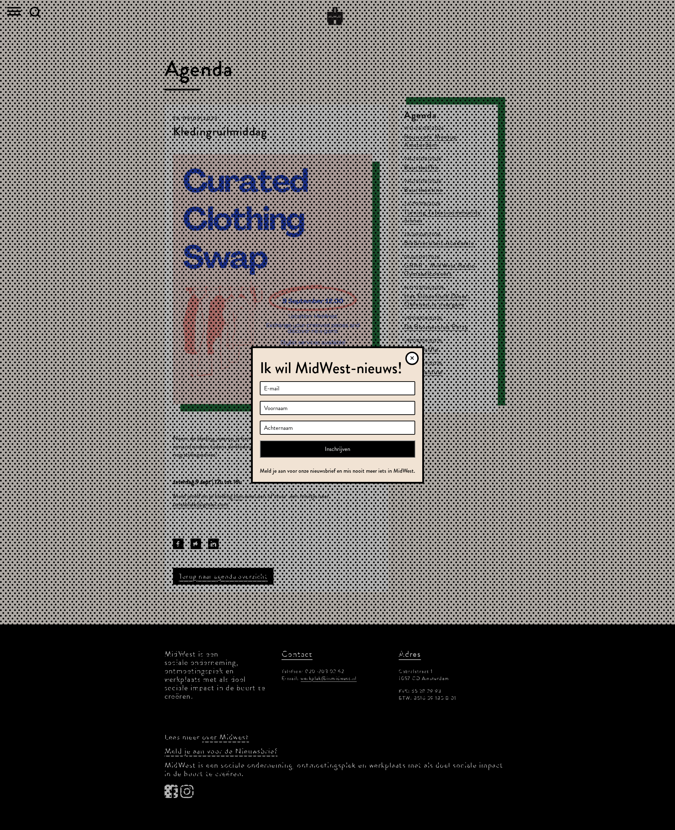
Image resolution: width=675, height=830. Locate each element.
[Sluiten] (412, 358)
